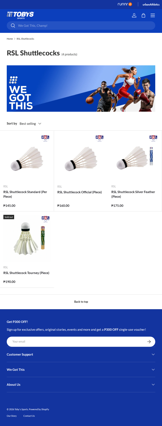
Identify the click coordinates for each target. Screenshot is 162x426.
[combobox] (81, 25)
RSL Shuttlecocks (25, 38)
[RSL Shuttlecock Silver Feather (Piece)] (134, 157)
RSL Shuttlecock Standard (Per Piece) (25, 194)
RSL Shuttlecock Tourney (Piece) (26, 273)
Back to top (81, 301)
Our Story (12, 415)
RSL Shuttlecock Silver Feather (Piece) (133, 194)
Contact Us (29, 415)
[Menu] (152, 15)
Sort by (12, 123)
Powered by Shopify (39, 409)
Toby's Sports (21, 409)
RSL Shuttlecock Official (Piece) (79, 192)
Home (10, 38)
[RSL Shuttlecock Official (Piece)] (81, 157)
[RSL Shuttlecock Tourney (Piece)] (27, 238)
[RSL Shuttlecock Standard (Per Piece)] (26, 157)
